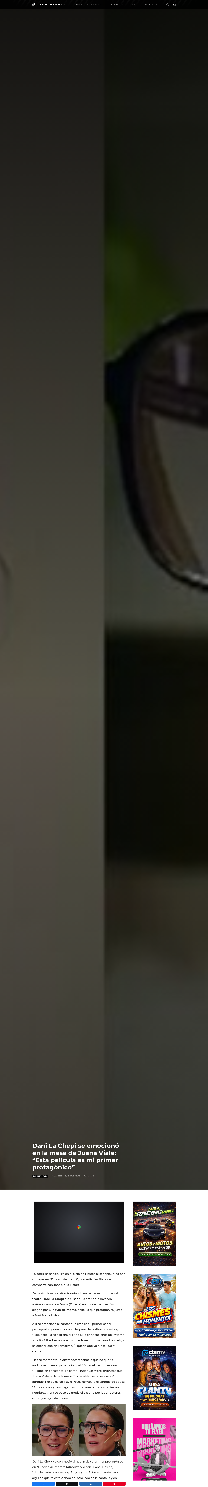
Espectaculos (40, 1176)
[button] (167, 5)
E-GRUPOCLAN (74, 1176)
